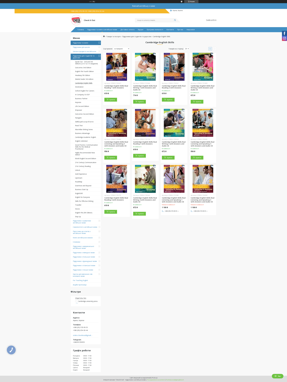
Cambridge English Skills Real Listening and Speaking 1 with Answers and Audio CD (174, 200)
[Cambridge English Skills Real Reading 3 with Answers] (145, 123)
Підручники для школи (81, 47)
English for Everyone (82, 197)
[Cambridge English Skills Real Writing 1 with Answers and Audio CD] (145, 67)
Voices (77, 209)
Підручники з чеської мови (83, 270)
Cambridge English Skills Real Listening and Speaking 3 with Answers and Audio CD (116, 144)
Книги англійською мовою (83, 238)
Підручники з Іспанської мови (84, 265)
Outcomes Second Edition (84, 114)
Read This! (79, 125)
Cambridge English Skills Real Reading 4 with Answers (116, 199)
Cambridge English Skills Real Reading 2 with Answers (174, 87)
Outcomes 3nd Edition (83, 67)
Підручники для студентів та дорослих (83, 57)
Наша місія (191, 29)
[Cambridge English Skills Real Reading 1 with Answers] (116, 67)
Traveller (78, 205)
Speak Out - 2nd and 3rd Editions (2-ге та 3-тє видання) (86, 63)
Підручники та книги (80, 43)
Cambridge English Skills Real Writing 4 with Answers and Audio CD (145, 200)
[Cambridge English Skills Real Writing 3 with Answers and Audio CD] (174, 123)
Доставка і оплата (127, 29)
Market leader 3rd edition (84, 79)
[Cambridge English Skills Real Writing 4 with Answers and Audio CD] (145, 179)
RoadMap (78, 182)
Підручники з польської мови (84, 257)
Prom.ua (154, 378)
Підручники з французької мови (85, 261)
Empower (78, 110)
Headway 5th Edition (82, 75)
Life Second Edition (82, 106)
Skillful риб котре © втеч (84, 122)
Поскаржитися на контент (155, 380)
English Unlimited (81, 141)
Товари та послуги (113, 37)
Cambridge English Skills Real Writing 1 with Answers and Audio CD (145, 88)
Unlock (77, 170)
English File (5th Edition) (83, 213)
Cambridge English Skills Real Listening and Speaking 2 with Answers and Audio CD (202, 200)
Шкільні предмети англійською (84, 51)
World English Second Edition (85, 158)
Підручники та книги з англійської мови (102, 29)
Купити (112, 100)
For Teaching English (80, 280)
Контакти (170, 29)
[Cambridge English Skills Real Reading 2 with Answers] (174, 67)
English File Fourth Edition (84, 71)
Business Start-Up (81, 189)
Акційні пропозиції (80, 285)
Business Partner (81, 98)
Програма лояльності (155, 29)
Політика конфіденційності (175, 380)
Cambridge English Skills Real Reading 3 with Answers (145, 143)
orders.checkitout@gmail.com (83, 335)
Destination (79, 87)
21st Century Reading (83, 166)
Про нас (180, 29)
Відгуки (140, 29)
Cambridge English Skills (83, 83)
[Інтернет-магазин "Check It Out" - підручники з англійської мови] (76, 20)
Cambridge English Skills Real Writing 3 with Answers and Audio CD (174, 144)
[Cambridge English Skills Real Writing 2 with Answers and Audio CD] (203, 67)
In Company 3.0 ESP (82, 95)
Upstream (78, 178)
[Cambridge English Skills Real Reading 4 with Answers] (116, 179)
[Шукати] (175, 20)
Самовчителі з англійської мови (85, 227)
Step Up (78, 216)
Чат (279, 376)
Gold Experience (81, 174)
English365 (79, 193)
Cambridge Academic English (85, 137)
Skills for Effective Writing (84, 201)
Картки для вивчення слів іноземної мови (82, 275)
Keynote (78, 102)
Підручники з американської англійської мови (83, 247)
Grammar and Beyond (83, 186)
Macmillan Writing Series (84, 129)
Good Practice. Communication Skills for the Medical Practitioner (86, 147)
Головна (80, 29)
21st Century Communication (85, 162)
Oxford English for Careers (84, 91)
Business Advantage (82, 133)
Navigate (78, 118)
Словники (76, 242)
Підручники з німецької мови (84, 252)
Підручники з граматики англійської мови (82, 222)
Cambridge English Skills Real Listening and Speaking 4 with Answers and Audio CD (202, 144)
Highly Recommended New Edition (85, 154)
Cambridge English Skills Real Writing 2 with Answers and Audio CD (202, 88)
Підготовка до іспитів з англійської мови (81, 232)
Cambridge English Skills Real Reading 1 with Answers (116, 87)
